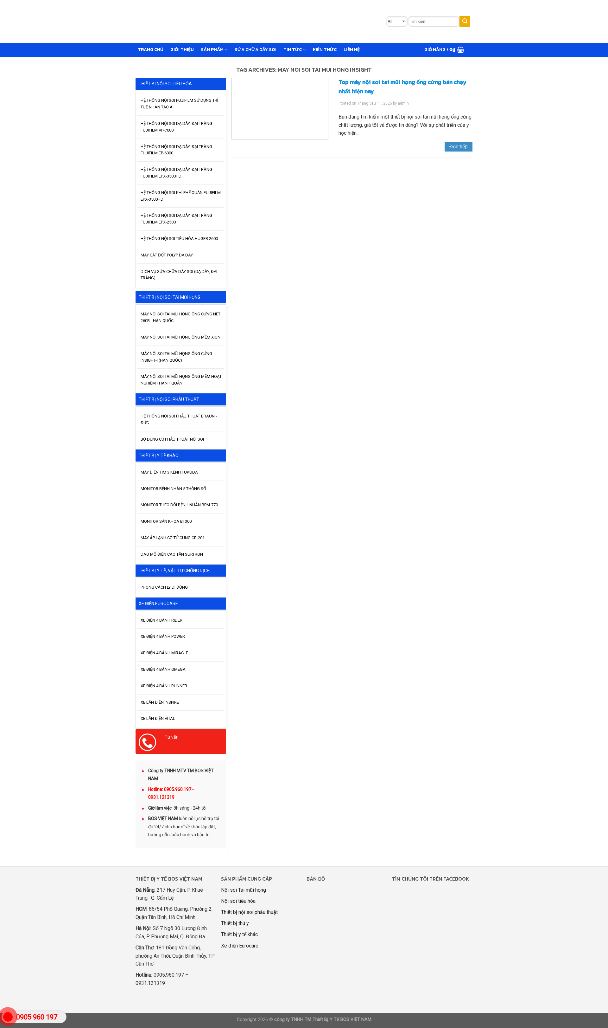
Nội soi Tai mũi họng (243, 890)
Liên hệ (352, 49)
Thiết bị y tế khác (239, 934)
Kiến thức (325, 49)
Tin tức (292, 49)
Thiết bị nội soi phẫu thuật (249, 912)
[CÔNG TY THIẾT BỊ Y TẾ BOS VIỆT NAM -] (236, 21)
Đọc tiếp (458, 147)
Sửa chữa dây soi (255, 49)
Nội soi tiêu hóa (238, 901)
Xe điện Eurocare (239, 946)
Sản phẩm (212, 49)
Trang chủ (150, 49)
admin (403, 103)
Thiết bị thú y (235, 923)
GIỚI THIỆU (182, 49)
